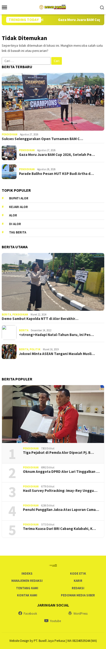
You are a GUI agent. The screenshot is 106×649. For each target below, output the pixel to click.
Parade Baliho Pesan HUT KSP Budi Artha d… (56, 173)
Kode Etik (78, 573)
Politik (35, 349)
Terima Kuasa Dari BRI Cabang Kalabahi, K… (59, 528)
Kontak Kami (27, 595)
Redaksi (78, 588)
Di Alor (15, 224)
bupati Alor (18, 198)
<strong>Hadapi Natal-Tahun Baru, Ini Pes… (56, 335)
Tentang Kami (27, 588)
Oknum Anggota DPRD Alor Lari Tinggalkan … (61, 471)
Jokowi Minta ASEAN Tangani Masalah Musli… (57, 354)
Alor (13, 215)
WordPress (80, 613)
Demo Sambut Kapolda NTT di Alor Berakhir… (40, 318)
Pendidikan (10, 134)
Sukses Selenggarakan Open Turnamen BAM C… (42, 139)
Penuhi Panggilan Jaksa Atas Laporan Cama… (61, 509)
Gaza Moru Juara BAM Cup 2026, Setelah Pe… (57, 154)
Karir (78, 581)
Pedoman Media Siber (78, 595)
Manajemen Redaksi (27, 581)
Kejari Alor (18, 207)
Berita (6, 314)
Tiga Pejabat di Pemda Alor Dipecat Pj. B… (58, 452)
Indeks (27, 573)
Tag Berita (17, 232)
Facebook (30, 613)
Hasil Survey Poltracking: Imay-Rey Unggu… (60, 490)
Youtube (55, 621)
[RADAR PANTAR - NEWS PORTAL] (53, 6)
